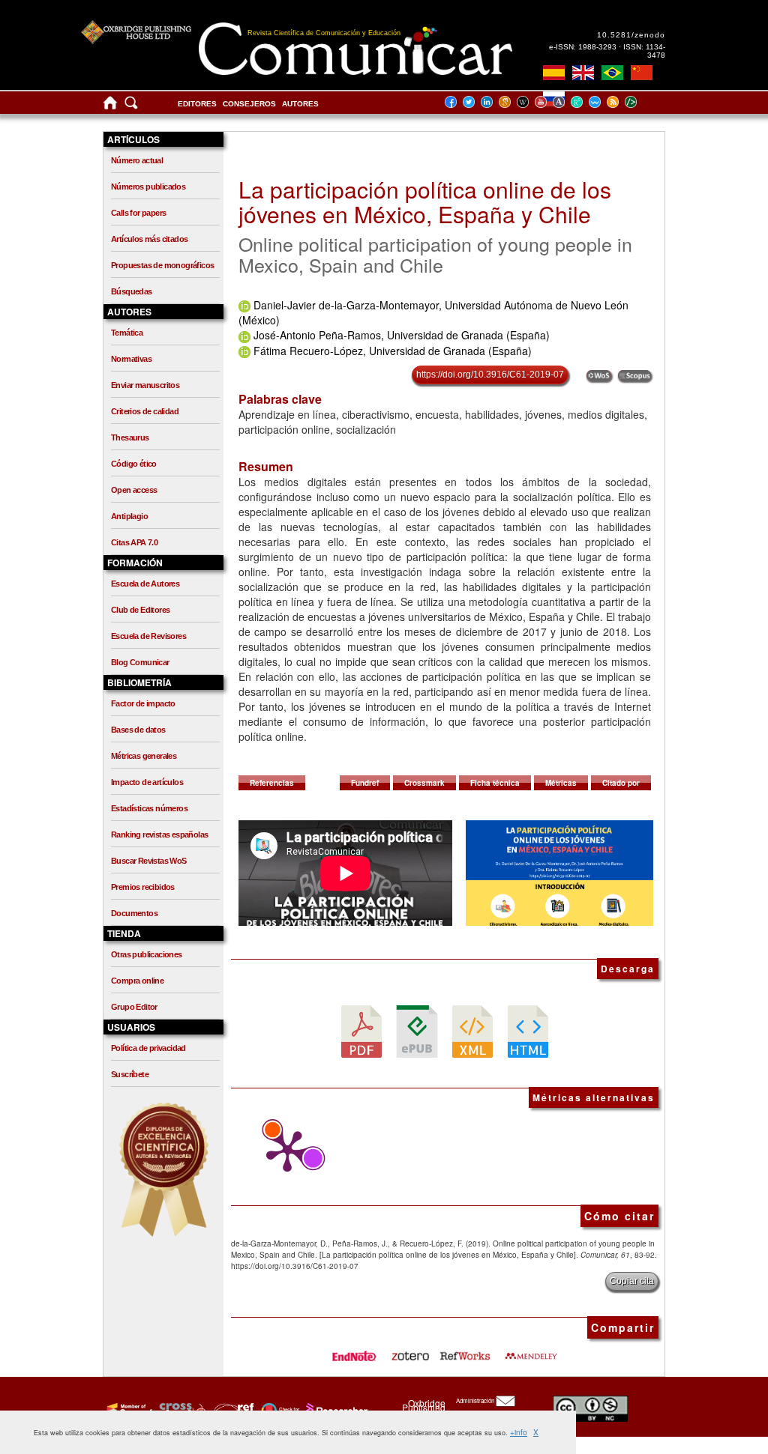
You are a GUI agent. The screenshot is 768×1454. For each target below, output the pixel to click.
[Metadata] (643, 101)
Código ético (134, 463)
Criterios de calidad (144, 411)
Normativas (131, 358)
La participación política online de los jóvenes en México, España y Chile (424, 201)
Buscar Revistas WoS (149, 860)
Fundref (365, 783)
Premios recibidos (143, 886)
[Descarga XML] (472, 1031)
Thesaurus (130, 437)
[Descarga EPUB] (417, 1031)
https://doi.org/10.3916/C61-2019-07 (490, 374)
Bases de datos (138, 729)
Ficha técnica (495, 783)
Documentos (134, 913)
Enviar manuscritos (145, 385)
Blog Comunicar (140, 662)
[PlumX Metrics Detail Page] (283, 1151)
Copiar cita (632, 1281)
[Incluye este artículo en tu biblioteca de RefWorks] (464, 1351)
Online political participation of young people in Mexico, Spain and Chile (435, 254)
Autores (300, 104)
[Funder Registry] (232, 1410)
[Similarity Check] (180, 1410)
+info (518, 1432)
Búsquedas (131, 291)
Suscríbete (129, 1074)
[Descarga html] (528, 1031)
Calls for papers (138, 212)
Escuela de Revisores (148, 635)
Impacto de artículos (147, 782)
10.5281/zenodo (631, 35)
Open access (134, 489)
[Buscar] (131, 106)
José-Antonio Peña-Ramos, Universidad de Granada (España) (402, 334)
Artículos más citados (149, 238)
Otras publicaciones (146, 954)
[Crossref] (128, 1410)
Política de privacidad (148, 1047)
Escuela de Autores (145, 583)
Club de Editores (140, 609)
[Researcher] (335, 1410)
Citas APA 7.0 (134, 542)
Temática (126, 332)
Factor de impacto (143, 703)
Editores (197, 104)
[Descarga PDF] (361, 1031)
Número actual (137, 160)
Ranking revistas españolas (159, 834)
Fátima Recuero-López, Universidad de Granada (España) (393, 350)
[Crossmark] (278, 1410)
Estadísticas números (149, 808)
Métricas (561, 783)
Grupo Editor (134, 1006)
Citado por (621, 783)
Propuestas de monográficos (162, 265)
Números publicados (148, 186)
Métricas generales (143, 755)
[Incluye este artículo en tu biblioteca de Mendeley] (531, 1351)
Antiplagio (129, 516)
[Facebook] (455, 101)
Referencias (272, 783)
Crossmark (424, 783)
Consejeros (249, 104)
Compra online (137, 980)
